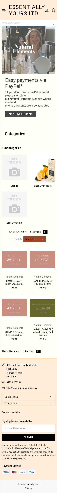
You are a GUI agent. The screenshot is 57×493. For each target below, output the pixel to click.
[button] (20, 114)
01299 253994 (13, 382)
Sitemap (28, 488)
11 (45, 232)
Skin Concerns (14, 222)
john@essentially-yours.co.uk (21, 388)
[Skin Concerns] (14, 204)
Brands (14, 185)
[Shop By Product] (42, 167)
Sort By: (18, 239)
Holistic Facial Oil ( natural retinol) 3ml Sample (42, 332)
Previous (36, 232)
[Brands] (14, 167)
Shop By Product (42, 185)
